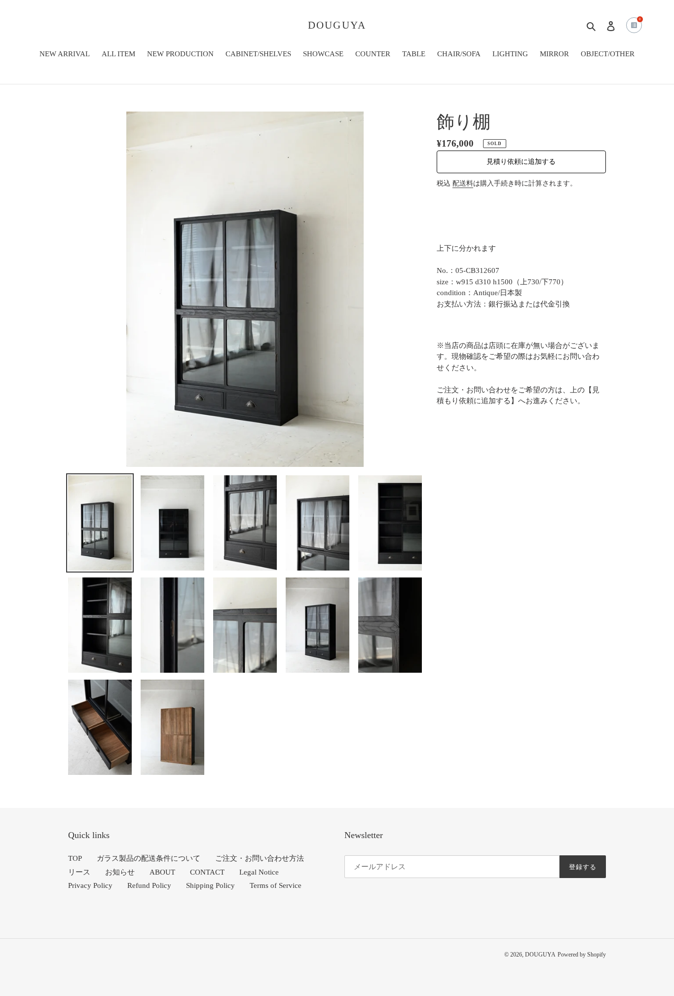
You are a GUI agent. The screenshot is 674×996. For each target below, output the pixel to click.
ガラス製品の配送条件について (148, 858)
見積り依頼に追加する (521, 161)
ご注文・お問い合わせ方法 (259, 858)
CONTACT (207, 872)
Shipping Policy (210, 885)
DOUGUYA (337, 25)
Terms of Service (275, 885)
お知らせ (120, 872)
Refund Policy (149, 885)
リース (79, 872)
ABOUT (162, 872)
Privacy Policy (90, 885)
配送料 (462, 183)
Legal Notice (259, 872)
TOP (75, 858)
